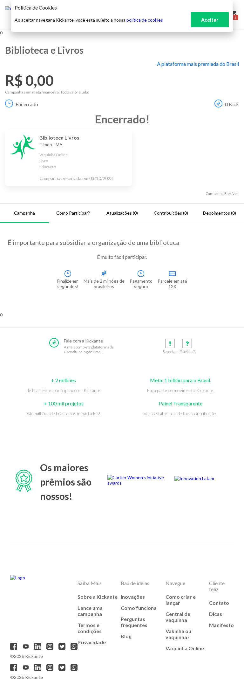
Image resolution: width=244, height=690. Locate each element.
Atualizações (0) (122, 213)
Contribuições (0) (171, 213)
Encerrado (27, 104)
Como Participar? (73, 213)
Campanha (24, 213)
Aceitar (210, 20)
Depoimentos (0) (219, 213)
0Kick (232, 104)
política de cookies (144, 20)
